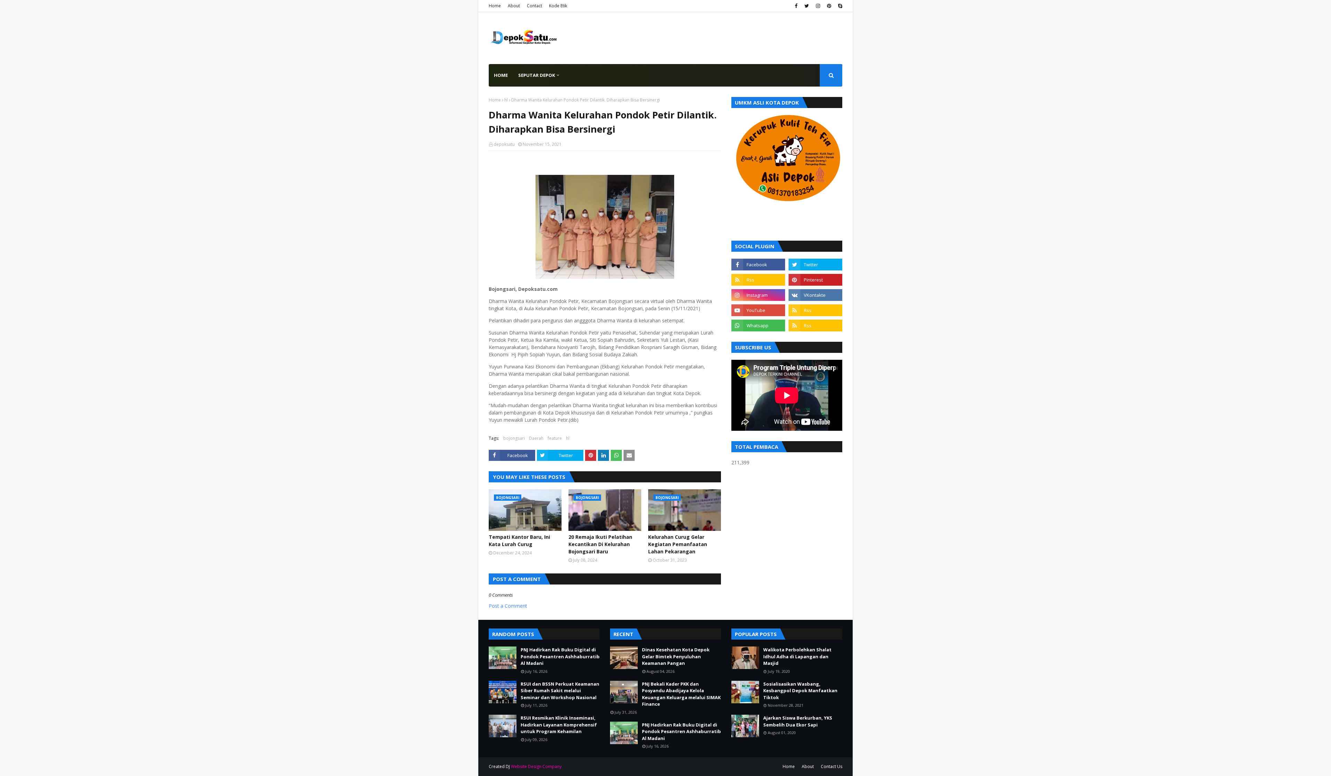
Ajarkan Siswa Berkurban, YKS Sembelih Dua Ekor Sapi (797, 721)
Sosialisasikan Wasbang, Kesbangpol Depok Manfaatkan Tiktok (800, 691)
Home (495, 6)
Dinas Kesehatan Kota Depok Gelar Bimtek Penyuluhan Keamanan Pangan (676, 656)
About (514, 6)
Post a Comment (508, 606)
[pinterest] (829, 6)
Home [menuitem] (501, 75)
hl (506, 100)
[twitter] (807, 6)
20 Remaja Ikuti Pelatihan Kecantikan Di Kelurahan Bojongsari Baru (600, 544)
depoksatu (504, 144)
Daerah (536, 438)
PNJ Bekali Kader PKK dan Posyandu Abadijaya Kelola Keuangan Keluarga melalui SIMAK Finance (681, 694)
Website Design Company (536, 766)
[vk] (815, 295)
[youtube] (758, 310)
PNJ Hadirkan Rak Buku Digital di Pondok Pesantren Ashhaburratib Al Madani (560, 656)
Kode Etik (558, 6)
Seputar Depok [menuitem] (536, 75)
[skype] (839, 6)
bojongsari (514, 438)
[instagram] (818, 6)
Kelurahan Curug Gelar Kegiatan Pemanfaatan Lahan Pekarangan (677, 544)
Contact (534, 6)
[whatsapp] (758, 325)
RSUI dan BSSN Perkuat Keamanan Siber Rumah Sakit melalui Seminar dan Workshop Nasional (560, 691)
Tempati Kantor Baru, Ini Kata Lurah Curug (519, 540)
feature (555, 438)
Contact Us (831, 766)
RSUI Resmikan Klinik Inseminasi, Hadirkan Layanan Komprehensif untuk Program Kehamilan (559, 724)
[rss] (758, 280)
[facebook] (796, 6)
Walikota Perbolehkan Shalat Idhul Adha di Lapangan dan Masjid (797, 656)
